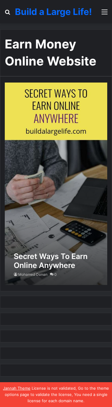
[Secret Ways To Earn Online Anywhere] (56, 184)
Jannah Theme (16, 388)
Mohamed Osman (32, 274)
